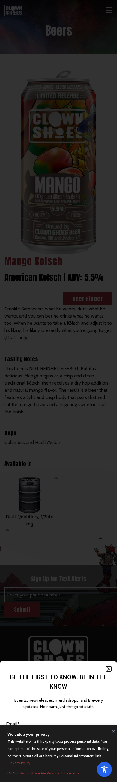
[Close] (112, 730)
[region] (58, 753)
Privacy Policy (19, 763)
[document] (58, 391)
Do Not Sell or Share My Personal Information (44, 773)
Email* (13, 724)
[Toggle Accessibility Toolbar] (104, 769)
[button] (108, 669)
